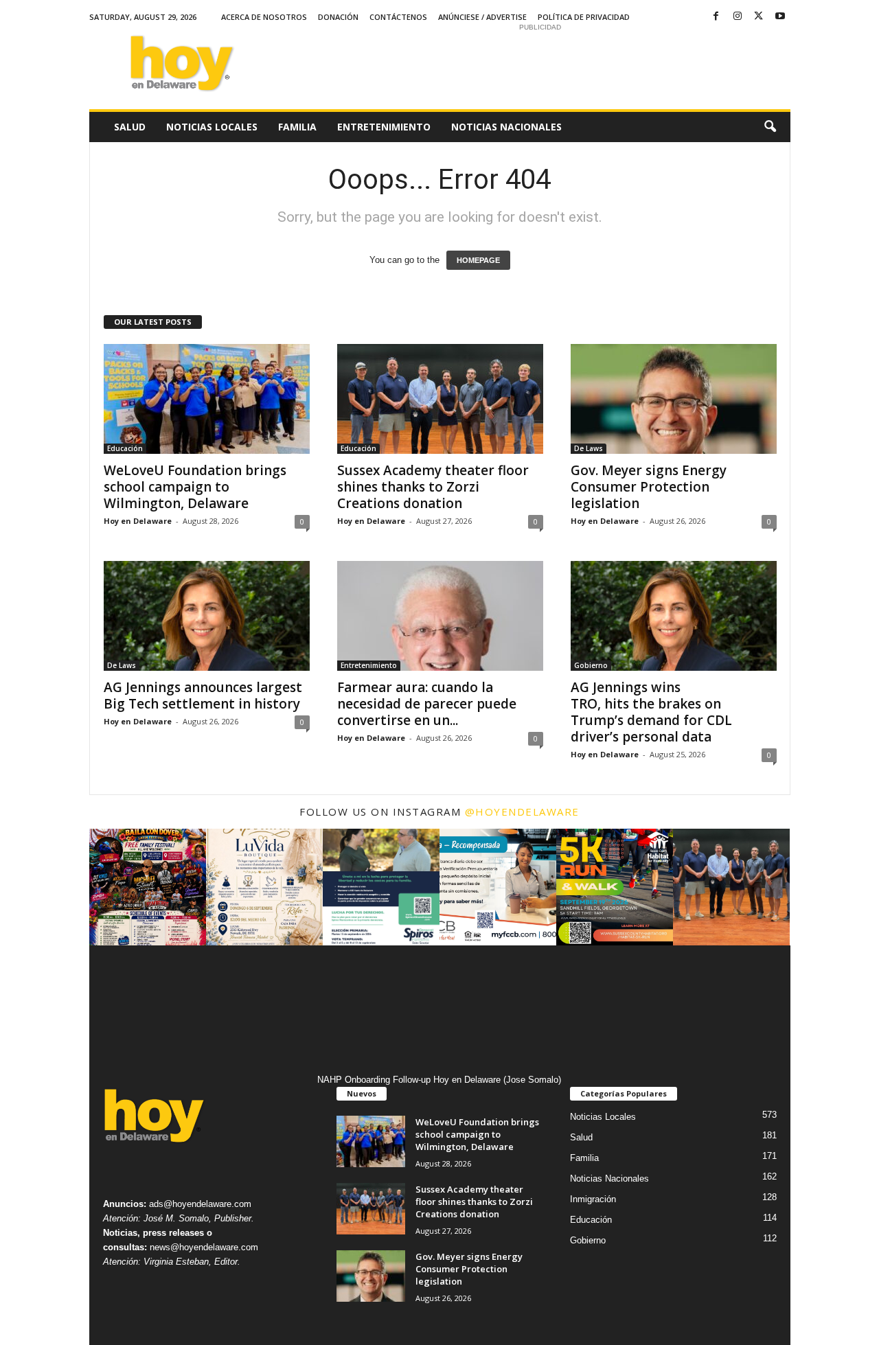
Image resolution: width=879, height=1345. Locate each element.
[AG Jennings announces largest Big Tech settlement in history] (207, 616)
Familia (297, 126)
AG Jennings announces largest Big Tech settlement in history (204, 695)
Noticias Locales (212, 126)
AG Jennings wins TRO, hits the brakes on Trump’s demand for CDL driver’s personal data (651, 712)
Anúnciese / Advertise (482, 17)
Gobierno (591, 665)
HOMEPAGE (478, 260)
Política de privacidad (584, 17)
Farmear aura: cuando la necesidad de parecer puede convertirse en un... (426, 703)
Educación (125, 448)
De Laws (588, 448)
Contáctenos (398, 17)
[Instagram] (737, 17)
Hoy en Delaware (138, 521)
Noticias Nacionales (506, 126)
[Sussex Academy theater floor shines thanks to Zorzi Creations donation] (440, 399)
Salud (130, 126)
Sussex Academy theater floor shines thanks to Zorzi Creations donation (433, 486)
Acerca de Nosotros (264, 17)
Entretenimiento (384, 126)
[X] (759, 17)
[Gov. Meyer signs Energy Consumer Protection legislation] (674, 399)
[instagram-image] (147, 887)
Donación (338, 17)
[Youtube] (780, 17)
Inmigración (593, 1199)
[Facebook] (716, 17)
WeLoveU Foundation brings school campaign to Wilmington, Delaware (195, 486)
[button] (770, 127)
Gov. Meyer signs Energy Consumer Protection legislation (649, 486)
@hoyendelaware (522, 811)
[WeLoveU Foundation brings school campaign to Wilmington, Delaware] (207, 399)
